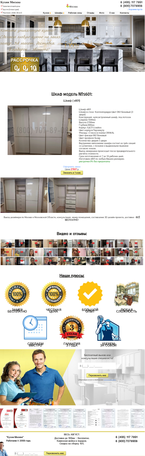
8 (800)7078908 (131, 5)
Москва (73, 6)
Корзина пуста (135, 9)
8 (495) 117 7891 (131, 1)
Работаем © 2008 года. (18, 440)
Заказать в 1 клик (72, 173)
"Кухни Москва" (15, 436)
